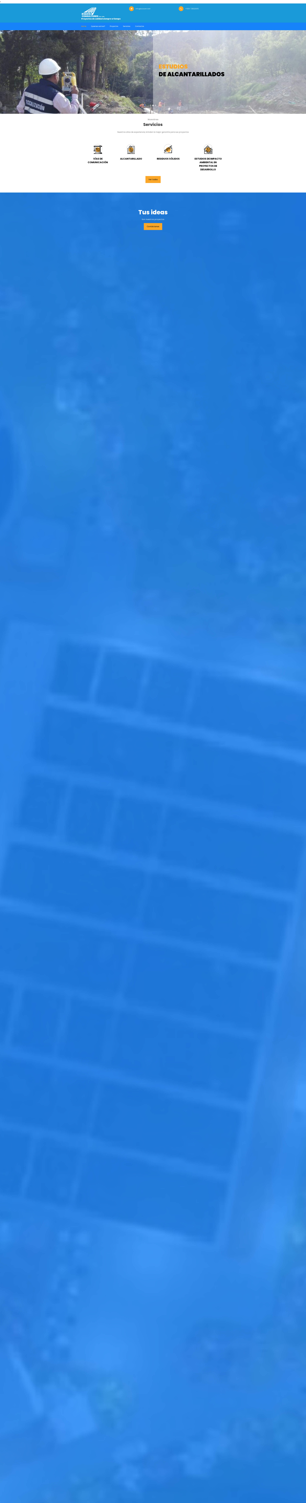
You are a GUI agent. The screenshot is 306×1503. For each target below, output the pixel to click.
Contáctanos (153, 226)
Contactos (139, 26)
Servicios (126, 26)
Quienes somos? (98, 26)
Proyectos (114, 26)
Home (83, 26)
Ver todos (153, 179)
